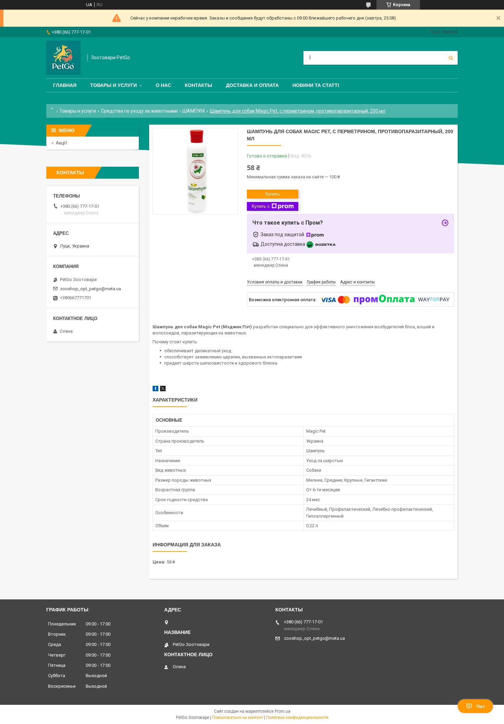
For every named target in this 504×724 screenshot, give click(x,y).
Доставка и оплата (252, 85)
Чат (480, 706)
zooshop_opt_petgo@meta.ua (90, 288)
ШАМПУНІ (193, 111)
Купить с (261, 206)
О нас (163, 85)
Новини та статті (315, 85)
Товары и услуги (113, 85)
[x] (163, 389)
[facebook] (155, 389)
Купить (272, 193)
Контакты (198, 85)
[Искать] (451, 58)
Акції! (61, 142)
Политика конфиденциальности (297, 717)
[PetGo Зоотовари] (63, 58)
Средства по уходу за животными (139, 111)
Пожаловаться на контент (237, 717)
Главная (64, 85)
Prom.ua (282, 711)
